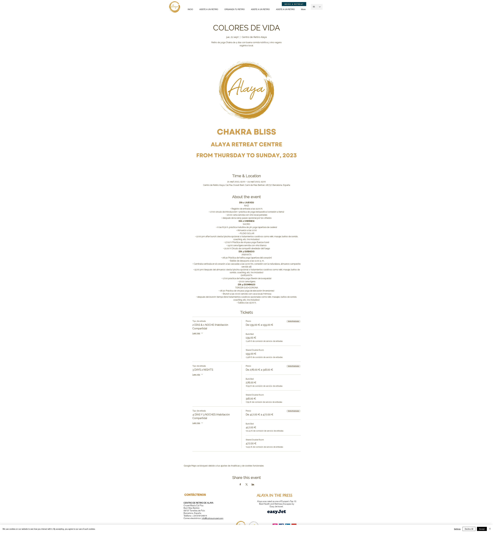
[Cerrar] (489, 529)
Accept (482, 529)
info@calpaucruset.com (212, 518)
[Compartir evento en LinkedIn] (253, 484)
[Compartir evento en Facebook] (240, 484)
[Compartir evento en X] (246, 484)
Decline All (469, 529)
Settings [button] (457, 529)
